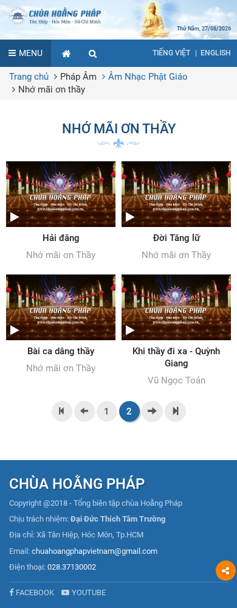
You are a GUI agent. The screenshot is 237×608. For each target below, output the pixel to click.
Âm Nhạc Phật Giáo (148, 76)
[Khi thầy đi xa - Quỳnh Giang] (176, 331)
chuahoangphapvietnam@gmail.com (94, 551)
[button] (93, 53)
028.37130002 (71, 566)
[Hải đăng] (60, 211)
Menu (31, 53)
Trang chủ (29, 76)
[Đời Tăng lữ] (176, 211)
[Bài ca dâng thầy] (60, 325)
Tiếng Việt (171, 53)
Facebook (35, 592)
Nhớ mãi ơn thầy (51, 89)
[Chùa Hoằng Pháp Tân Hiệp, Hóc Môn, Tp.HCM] (118, 15)
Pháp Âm (78, 76)
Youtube (89, 592)
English (216, 53)
